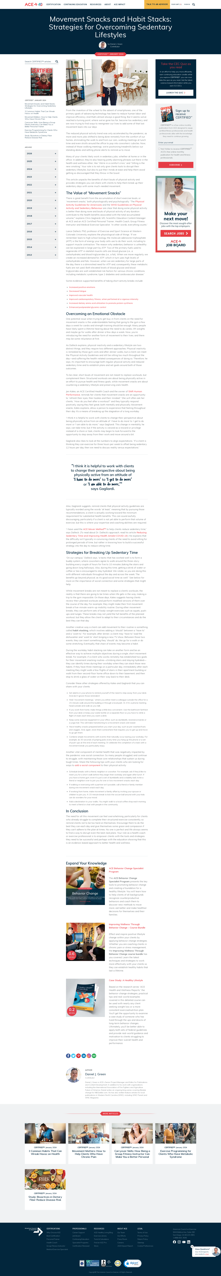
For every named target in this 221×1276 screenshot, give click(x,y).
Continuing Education (81, 1239)
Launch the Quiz (175, 93)
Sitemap (140, 1243)
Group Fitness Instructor (56, 1246)
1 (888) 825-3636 (180, 1238)
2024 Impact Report (125, 1246)
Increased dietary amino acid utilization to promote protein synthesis (101, 303)
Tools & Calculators (101, 1239)
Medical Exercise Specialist (57, 1249)
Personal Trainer (53, 1239)
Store (96, 1246)
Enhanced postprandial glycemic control (87, 307)
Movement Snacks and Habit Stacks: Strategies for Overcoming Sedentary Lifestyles (40, 106)
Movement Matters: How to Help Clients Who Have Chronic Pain (41, 118)
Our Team (121, 1232)
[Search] (56, 61)
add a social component (87, 765)
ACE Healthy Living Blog (103, 1232)
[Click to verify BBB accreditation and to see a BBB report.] (106, 1263)
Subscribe (175, 165)
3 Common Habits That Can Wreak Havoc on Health (40, 112)
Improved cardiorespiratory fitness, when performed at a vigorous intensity (103, 299)
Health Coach (52, 1243)
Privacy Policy (142, 1236)
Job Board (76, 1236)
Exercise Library (100, 1236)
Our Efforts (121, 1236)
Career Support (79, 1232)
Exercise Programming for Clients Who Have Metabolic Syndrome (41, 131)
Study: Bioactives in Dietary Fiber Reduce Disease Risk (38, 136)
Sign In (187, 4)
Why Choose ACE (53, 1232)
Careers (120, 1243)
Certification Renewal (81, 1246)
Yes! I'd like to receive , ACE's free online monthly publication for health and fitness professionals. (176, 153)
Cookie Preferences (145, 1246)
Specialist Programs (80, 1243)
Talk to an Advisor (157, 4)
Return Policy (142, 1239)
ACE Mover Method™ (94, 529)
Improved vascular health (81, 295)
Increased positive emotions (82, 287)
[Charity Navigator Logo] (92, 1263)
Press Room (122, 1239)
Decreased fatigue (77, 291)
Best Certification (53, 1236)
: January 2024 (110, 54)
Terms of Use (142, 1232)
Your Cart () (176, 4)
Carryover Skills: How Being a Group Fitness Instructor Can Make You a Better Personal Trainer (40, 124)
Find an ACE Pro (100, 1243)
